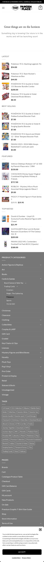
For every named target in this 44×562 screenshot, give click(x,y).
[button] (40, 529)
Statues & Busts (8, 385)
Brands (5, 467)
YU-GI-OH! (10, 304)
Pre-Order (6, 371)
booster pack (19, 416)
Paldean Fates (33, 432)
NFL (16, 432)
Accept (22, 552)
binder (5, 412)
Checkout (6, 481)
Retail (4, 380)
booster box (34, 412)
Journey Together (9, 428)
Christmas (6, 310)
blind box (12, 412)
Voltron (22, 451)
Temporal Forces (21, 447)
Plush (23, 436)
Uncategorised (8, 390)
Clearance (6, 315)
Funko (30, 424)
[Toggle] (40, 264)
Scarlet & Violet (21, 443)
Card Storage (31, 416)
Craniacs (9, 290)
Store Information (9, 518)
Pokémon (30, 436)
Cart (4, 472)
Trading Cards (9, 286)
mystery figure (8, 432)
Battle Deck (35, 408)
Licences (5, 348)
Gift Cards (6, 490)
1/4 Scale (6, 408)
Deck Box (24, 420)
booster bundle (8, 416)
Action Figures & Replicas (12, 265)
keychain (20, 428)
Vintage (5, 394)
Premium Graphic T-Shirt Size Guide (17, 509)
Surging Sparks (8, 447)
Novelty (5, 357)
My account (7, 495)
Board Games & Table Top (13, 283)
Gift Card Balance (9, 486)
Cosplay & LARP (9, 329)
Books (4, 274)
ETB (17, 424)
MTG (27, 428)
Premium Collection (17, 439)
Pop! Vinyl (6, 366)
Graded (5, 338)
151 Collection (16, 408)
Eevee (12, 424)
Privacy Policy (26, 558)
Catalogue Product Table (12, 476)
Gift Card (6, 334)
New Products (8, 500)
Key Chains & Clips (10, 343)
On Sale (5, 504)
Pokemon (10, 297)
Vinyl (16, 451)
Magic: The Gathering (14, 293)
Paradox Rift (7, 436)
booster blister (23, 412)
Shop (4, 514)
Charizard (6, 420)
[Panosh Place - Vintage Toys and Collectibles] (22, 8)
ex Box (24, 424)
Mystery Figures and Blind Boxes (15, 352)
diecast (5, 424)
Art (3, 269)
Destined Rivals (35, 420)
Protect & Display (9, 376)
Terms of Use (7, 523)
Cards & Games (8, 279)
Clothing (5, 320)
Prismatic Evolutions (34, 439)
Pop (37, 436)
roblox (12, 443)
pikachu (16, 436)
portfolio (5, 439)
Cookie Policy (16, 558)
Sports (8, 300)
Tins (30, 447)
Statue (32, 443)
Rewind (5, 443)
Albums (26, 408)
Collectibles (7, 324)
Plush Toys (6, 362)
